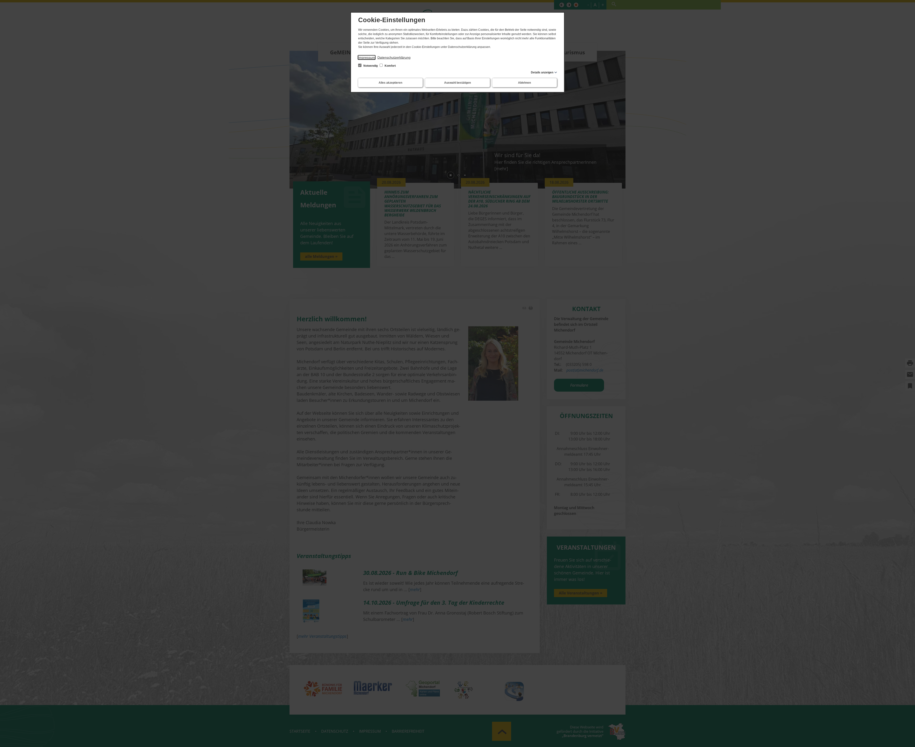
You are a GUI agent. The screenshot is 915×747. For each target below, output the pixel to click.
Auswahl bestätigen (457, 82)
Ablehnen (524, 82)
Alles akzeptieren (390, 82)
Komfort (390, 65)
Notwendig (370, 65)
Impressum (366, 57)
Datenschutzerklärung (394, 57)
